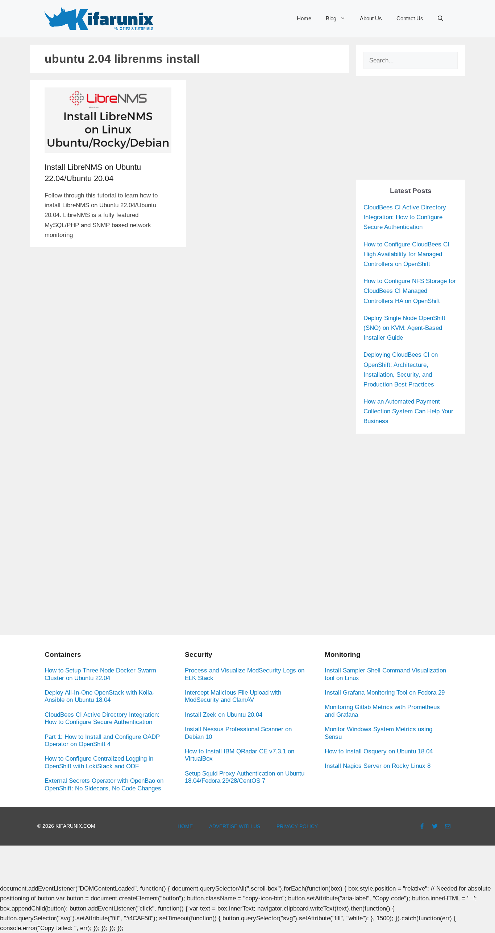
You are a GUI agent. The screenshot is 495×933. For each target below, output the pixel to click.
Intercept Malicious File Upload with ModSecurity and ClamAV (233, 696)
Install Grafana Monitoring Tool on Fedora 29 (385, 692)
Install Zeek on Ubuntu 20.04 (223, 714)
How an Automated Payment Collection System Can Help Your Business (408, 411)
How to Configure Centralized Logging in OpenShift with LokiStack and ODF (99, 762)
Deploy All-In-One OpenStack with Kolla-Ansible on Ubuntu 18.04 (99, 696)
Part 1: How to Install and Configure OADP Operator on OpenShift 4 (102, 740)
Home (304, 18)
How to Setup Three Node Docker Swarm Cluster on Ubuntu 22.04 (100, 674)
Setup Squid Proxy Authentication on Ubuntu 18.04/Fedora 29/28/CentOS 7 (244, 777)
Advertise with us (234, 826)
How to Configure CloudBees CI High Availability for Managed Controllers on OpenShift (406, 254)
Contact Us (409, 18)
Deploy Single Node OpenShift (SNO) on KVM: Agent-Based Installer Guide (404, 328)
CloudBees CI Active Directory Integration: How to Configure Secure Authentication (404, 217)
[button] (440, 18)
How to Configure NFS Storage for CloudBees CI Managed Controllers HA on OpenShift (409, 291)
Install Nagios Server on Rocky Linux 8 (377, 765)
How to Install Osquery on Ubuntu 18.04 (379, 751)
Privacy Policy (297, 826)
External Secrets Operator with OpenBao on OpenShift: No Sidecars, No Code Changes (104, 784)
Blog (331, 18)
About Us (371, 18)
